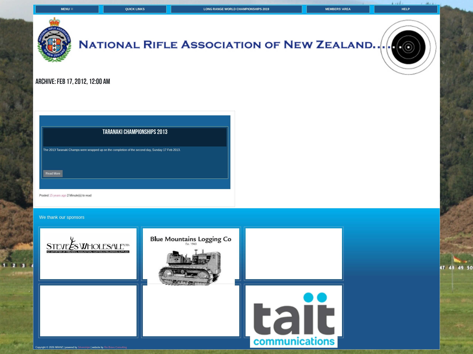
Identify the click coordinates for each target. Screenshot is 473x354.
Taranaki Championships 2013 (135, 132)
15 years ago (57, 195)
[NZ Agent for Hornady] (88, 253)
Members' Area (338, 9)
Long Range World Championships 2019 (236, 9)
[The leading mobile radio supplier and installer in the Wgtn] (294, 310)
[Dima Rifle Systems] (294, 253)
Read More (53, 173)
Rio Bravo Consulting (115, 347)
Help (406, 9)
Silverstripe (84, 347)
